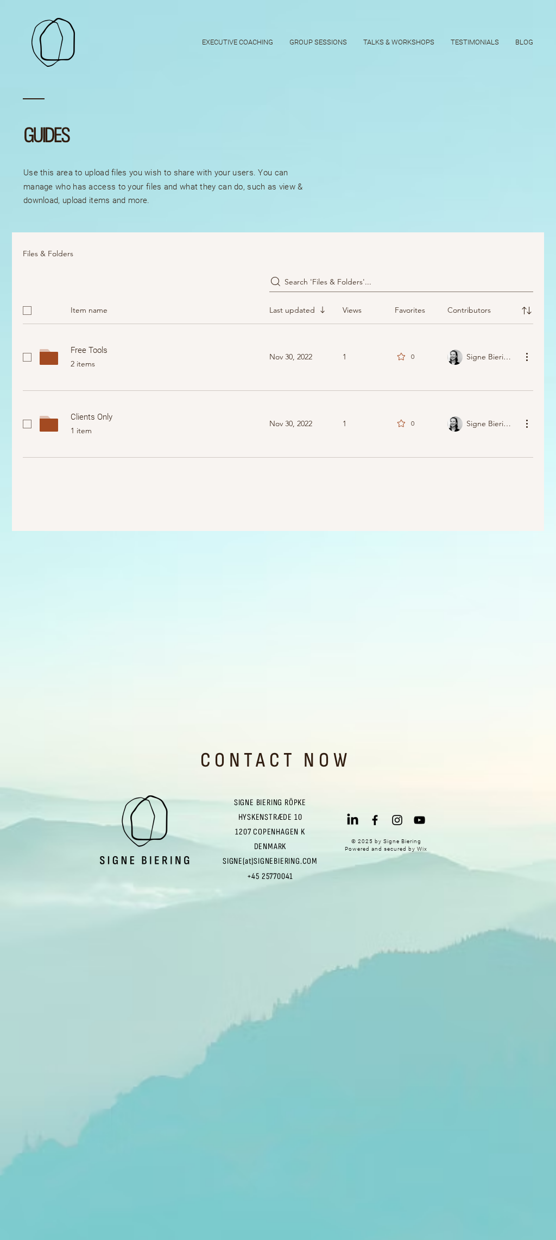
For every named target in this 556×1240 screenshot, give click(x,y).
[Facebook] (375, 820)
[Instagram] (397, 820)
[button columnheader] (526, 310)
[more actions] (526, 356)
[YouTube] (419, 820)
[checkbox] (27, 310)
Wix (422, 849)
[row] (278, 308)
